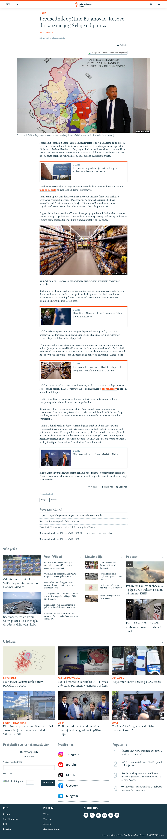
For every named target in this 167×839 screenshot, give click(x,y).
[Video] (159, 4)
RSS (5, 824)
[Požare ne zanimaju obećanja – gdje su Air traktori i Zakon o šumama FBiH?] (145, 572)
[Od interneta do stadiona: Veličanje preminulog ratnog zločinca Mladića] (22, 565)
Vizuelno (47, 819)
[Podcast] (151, 4)
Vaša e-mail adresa (13, 762)
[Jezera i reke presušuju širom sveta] (91, 598)
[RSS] (110, 815)
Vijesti (46, 814)
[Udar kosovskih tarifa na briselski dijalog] (56, 458)
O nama (6, 814)
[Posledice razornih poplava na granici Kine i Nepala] (91, 576)
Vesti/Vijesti (53, 557)
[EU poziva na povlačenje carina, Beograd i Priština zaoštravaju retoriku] (56, 171)
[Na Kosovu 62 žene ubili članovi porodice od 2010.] (91, 587)
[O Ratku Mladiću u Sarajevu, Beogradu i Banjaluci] (91, 565)
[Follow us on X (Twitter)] (92, 815)
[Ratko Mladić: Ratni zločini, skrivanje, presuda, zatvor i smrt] (145, 609)
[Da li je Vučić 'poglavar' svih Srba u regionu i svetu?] (138, 705)
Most (115, 723)
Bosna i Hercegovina (69, 678)
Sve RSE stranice (10, 819)
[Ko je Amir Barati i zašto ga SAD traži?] (138, 660)
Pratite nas (48, 783)
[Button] (122, 45)
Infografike (9, 678)
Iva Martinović (46, 33)
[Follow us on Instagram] (104, 815)
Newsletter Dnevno (51, 829)
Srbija (43, 13)
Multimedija (94, 557)
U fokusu (9, 642)
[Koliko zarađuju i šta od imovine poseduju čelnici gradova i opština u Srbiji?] (83, 705)
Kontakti (7, 829)
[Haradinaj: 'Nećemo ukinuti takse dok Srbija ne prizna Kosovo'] (56, 316)
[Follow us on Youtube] (98, 815)
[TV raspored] (116, 815)
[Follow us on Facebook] (86, 815)
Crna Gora (118, 678)
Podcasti (132, 557)
